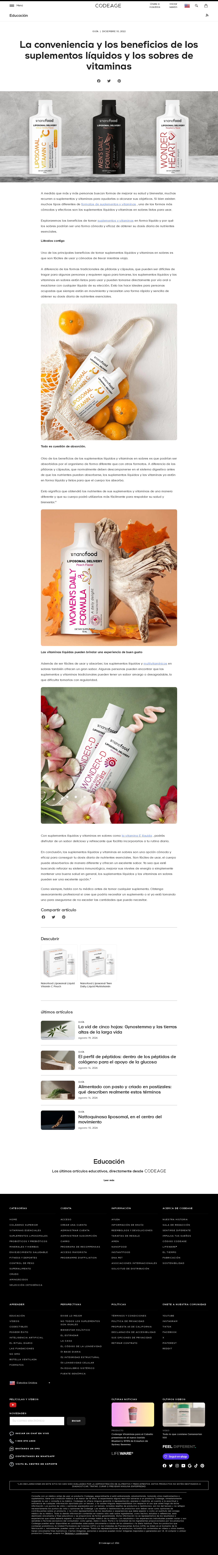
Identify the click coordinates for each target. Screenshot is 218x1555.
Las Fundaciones (22, 1349)
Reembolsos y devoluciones (132, 1230)
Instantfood (121, 1252)
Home (13, 1220)
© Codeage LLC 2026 (109, 1543)
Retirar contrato (125, 1343)
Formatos (17, 1365)
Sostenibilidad (173, 1263)
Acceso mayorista (74, 1252)
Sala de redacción (176, 1225)
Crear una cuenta (74, 1225)
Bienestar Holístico (75, 1330)
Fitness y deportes (23, 1258)
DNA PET (117, 1258)
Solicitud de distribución (130, 1269)
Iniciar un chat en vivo (32, 1433)
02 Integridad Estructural (80, 1357)
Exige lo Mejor (71, 1316)
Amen (115, 1241)
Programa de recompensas (80, 1247)
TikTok (167, 1327)
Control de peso (22, 1263)
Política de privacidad (128, 1321)
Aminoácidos (19, 1280)
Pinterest (170, 1343)
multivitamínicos (155, 663)
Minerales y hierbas (24, 1247)
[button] (16, 6)
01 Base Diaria (71, 1352)
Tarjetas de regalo (126, 1236)
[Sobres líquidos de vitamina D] (109, 755)
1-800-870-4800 (25, 1441)
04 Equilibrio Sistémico (78, 1368)
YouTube (168, 1316)
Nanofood (119, 1247)
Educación (17, 1316)
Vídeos (15, 1321)
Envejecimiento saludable (29, 1252)
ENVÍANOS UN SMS (27, 1449)
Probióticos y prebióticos (29, 1241)
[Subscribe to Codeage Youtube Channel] (13, 1407)
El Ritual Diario (21, 1343)
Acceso (66, 1220)
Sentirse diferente (177, 1230)
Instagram (170, 1321)
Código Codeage (175, 1241)
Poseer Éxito (19, 1332)
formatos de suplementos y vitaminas (108, 204)
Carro (65, 1241)
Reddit (167, 1349)
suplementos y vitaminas (116, 220)
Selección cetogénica (26, 1285)
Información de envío (128, 1225)
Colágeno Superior (24, 1225)
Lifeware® (170, 1247)
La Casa (66, 1341)
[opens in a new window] (207, 16)
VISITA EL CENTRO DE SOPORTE (36, 1464)
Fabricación (172, 1258)
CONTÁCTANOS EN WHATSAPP (35, 1456)
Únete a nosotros (155, 5)
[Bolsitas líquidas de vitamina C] (109, 372)
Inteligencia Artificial (26, 1338)
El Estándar (70, 1335)
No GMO (15, 1354)
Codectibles (19, 1327)
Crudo (14, 1274)
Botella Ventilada (23, 1360)
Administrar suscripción (79, 1236)
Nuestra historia (175, 1220)
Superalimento (20, 1269)
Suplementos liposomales (29, 1236)
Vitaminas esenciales (25, 1230)
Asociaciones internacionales (134, 1263)
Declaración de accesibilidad (134, 1332)
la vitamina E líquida (137, 835)
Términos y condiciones (129, 1316)
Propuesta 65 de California (132, 1327)
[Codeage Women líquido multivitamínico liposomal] (109, 577)
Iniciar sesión (173, 5)
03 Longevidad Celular (77, 1363)
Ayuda (116, 1220)
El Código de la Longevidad (81, 1346)
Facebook (170, 1332)
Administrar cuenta (75, 1230)
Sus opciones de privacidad (132, 1338)
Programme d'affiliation (79, 1258)
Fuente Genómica (73, 1374)
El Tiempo (169, 1252)
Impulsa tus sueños (177, 1236)
